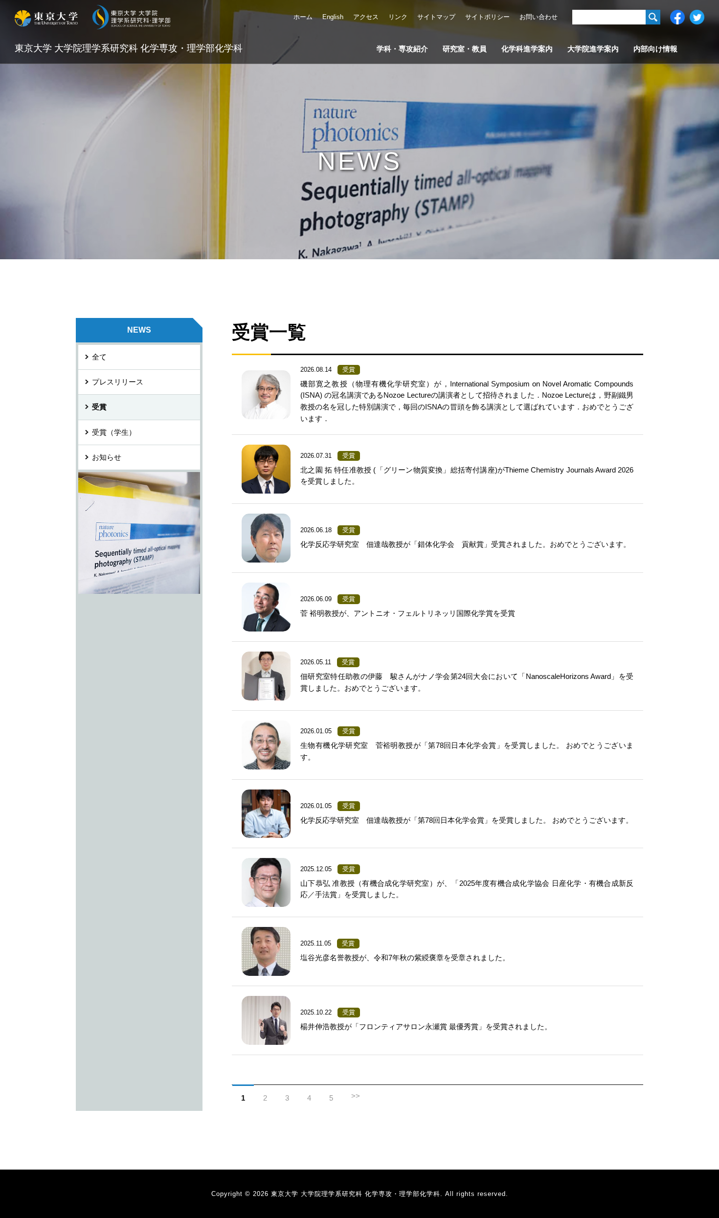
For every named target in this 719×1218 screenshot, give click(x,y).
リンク (397, 17)
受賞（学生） (114, 432)
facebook (677, 17)
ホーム (303, 17)
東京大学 (46, 17)
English (332, 17)
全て (99, 357)
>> (355, 1096)
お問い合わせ (538, 17)
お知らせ (106, 457)
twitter (697, 17)
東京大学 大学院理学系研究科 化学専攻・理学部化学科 (129, 48)
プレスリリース (117, 382)
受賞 (99, 407)
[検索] (653, 17)
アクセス (366, 17)
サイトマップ (436, 17)
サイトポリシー (487, 17)
